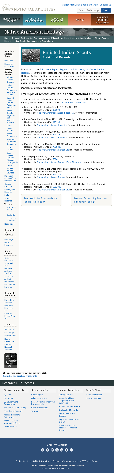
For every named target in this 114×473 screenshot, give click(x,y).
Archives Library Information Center (12, 421)
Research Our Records (11, 20)
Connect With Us (57, 445)
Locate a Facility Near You (9, 316)
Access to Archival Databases (9, 279)
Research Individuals (9, 65)
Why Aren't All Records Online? (69, 420)
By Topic (7, 394)
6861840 (57, 186)
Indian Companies (12, 134)
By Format (8, 398)
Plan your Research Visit (8, 308)
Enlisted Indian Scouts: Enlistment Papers (11, 103)
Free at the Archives (9, 301)
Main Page (8, 60)
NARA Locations (8, 243)
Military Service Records (10, 79)
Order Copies (10, 335)
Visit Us (80, 19)
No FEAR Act (84, 461)
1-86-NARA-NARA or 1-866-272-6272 (57, 468)
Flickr (71, 450)
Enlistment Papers (49, 69)
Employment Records (10, 190)
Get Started (9, 329)
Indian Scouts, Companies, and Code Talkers (12, 90)
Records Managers (39, 407)
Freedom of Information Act (65, 461)
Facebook (43, 450)
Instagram (52, 450)
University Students (11, 219)
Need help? (9, 223)
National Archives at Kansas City (53, 149)
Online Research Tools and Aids (8, 262)
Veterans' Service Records (34, 20)
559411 (56, 159)
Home (7, 38)
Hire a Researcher (9, 340)
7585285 (57, 146)
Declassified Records (68, 410)
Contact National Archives (8, 347)
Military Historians (39, 398)
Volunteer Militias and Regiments (11, 141)
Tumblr (57, 450)
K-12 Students (11, 213)
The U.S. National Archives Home (28, 7)
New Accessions (93, 398)
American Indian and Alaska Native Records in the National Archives (63, 38)
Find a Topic (9, 332)
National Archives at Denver (51, 177)
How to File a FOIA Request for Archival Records (68, 427)
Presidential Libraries (9, 285)
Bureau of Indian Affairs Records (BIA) (10, 178)
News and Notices (94, 394)
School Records (8, 199)
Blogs (66, 450)
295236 (56, 122)
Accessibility (32, 461)
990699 (56, 109)
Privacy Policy (45, 461)
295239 (56, 134)
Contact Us (105, 4)
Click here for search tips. (73, 102)
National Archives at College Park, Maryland (59, 161)
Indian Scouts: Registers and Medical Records (11, 116)
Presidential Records (13, 411)
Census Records (8, 185)
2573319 (57, 174)
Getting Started (66, 394)
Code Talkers (10, 148)
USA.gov (94, 461)
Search (106, 10)
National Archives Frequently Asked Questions (66, 400)
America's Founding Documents (102, 20)
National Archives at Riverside (52, 125)
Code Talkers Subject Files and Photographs (12, 158)
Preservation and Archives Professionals (43, 402)
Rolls (6, 195)
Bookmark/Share (89, 4)
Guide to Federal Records (70, 406)
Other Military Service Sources (10, 169)
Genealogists (37, 394)
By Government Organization (11, 402)
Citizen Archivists (71, 4)
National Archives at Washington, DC (55, 112)
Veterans (35, 411)
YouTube (62, 450)
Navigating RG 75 (11, 208)
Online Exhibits (10, 426)
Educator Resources (57, 20)
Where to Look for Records (67, 414)
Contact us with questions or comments (20, 375)
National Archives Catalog (8, 271)
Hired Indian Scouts (10, 128)
